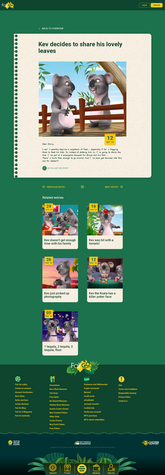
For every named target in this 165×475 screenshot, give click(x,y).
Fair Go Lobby (21, 384)
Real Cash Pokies (57, 424)
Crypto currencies (91, 388)
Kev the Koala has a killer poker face (102, 295)
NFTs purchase (90, 416)
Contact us (123, 401)
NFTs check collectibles (94, 420)
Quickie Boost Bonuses (59, 405)
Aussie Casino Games (59, 409)
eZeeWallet (89, 400)
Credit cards (89, 396)
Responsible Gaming (127, 393)
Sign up (156, 5)
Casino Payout (56, 420)
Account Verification (24, 392)
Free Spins (54, 397)
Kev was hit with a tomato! (101, 242)
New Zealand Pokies (58, 413)
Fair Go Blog (20, 408)
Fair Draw (54, 393)
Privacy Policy (124, 397)
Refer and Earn (21, 400)
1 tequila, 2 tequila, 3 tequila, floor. (58, 348)
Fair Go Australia (22, 416)
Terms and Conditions (127, 389)
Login (144, 5)
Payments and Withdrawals (96, 384)
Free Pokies (55, 428)
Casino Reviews (22, 404)
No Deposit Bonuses (58, 401)
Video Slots (54, 416)
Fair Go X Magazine (23, 412)
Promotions (55, 385)
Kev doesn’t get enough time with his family (60, 242)
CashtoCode (89, 408)
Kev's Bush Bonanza (58, 389)
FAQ (120, 385)
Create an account (23, 388)
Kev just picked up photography (56, 295)
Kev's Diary (20, 396)
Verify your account (92, 412)
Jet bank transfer (91, 404)
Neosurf (87, 392)
